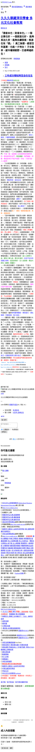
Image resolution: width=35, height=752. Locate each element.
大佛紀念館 (6, 626)
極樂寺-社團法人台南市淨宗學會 (13, 666)
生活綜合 (16, 410)
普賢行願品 (26, 548)
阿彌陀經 (4, 548)
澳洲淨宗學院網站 (8, 522)
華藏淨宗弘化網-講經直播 (11, 517)
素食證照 (5, 647)
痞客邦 (11, 404)
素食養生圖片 (15, 645)
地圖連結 (12, 614)
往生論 (8, 550)
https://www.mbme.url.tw (7, 367)
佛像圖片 (5, 659)
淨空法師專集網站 (8, 534)
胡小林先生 (18, 553)
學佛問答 (24, 543)
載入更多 (4, 420)
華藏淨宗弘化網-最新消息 (11, 519)
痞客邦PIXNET (23, 630)
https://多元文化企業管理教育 (14, 362)
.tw (25, 362)
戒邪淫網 (5, 621)
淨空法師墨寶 (7, 661)
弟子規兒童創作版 (21, 682)
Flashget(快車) (19, 573)
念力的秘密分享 (17, 550)
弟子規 (3, 682)
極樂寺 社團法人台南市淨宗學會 (13, 529)
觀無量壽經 (18, 548)
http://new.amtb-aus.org (18, 524)
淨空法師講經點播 (8, 642)
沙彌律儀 (6, 546)
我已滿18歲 (5, 748)
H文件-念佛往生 (18, 412)
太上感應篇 (16, 543)
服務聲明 (21, 722)
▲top (2, 416)
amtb (2, 393)
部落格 (7, 65)
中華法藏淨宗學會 (8, 668)
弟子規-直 (10, 682)
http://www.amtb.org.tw (10, 536)
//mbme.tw (3, 362)
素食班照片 (6, 645)
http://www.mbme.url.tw (10, 508)
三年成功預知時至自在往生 (19, 75)
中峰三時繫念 (13, 538)
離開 (11, 748)
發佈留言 (4, 432)
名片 (6, 67)
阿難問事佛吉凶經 (27, 546)
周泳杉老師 (10, 553)
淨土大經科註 (23, 541)
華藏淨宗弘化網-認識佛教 (11, 515)
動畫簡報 (5, 654)
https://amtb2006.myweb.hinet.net (8, 364)
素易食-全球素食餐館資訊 (11, 628)
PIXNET (9, 720)
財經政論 (17, 58)
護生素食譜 (6, 652)
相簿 (6, 62)
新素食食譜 (24, 645)
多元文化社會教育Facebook (11, 673)
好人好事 (5, 657)
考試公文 (5, 671)
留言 (15, 404)
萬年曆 (4, 623)
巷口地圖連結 (20, 614)
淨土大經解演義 (12, 541)
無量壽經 (10, 548)
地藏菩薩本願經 (14, 546)
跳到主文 (4, 28)
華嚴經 (21, 538)
